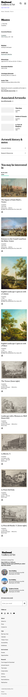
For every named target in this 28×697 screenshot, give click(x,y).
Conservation (4, 671)
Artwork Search (5, 665)
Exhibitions (4, 645)
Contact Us (4, 627)
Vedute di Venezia (21, 116)
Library (3, 674)
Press (2, 624)
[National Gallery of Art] (14, 553)
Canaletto (3, 35)
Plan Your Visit (4, 634)
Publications (4, 682)
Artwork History (6, 148)
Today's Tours (4, 639)
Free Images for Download (7, 662)
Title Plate (18, 108)
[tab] (5, 174)
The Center (4, 668)
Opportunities (4, 655)
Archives (3, 676)
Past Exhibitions (5, 679)
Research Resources (7, 153)
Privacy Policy (4, 693)
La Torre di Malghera (18, 125)
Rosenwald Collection (6, 54)
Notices (2, 691)
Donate (3, 652)
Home (2, 11)
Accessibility (4, 642)
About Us (3, 621)
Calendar (3, 637)
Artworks (7, 11)
